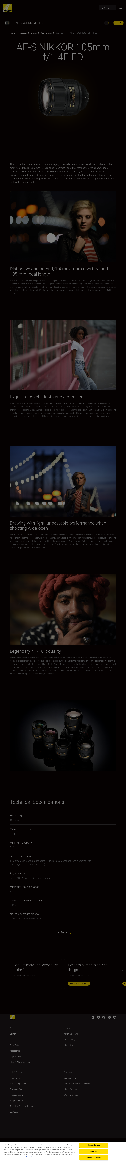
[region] (63, 1151)
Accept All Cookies (94, 1158)
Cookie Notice (31, 1157)
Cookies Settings (94, 1145)
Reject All (93, 1151)
